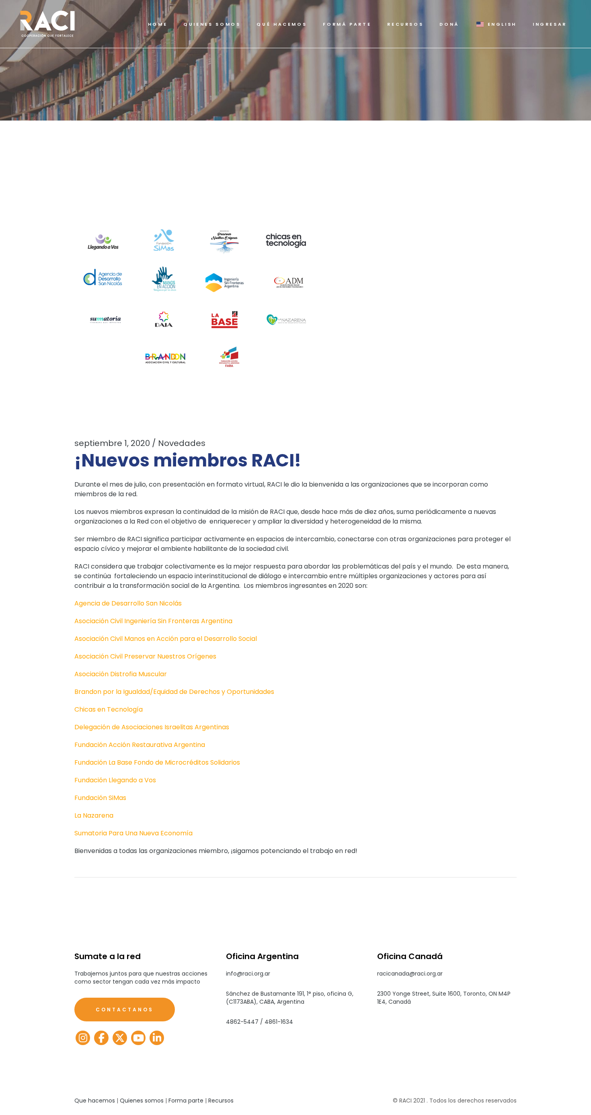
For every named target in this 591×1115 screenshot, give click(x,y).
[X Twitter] (120, 1038)
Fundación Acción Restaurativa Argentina (139, 744)
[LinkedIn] (157, 1038)
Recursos (221, 1101)
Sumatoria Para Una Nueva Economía (133, 833)
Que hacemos (94, 1101)
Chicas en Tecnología (108, 709)
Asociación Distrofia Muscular (120, 674)
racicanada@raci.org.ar (410, 974)
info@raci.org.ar (248, 974)
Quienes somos (142, 1101)
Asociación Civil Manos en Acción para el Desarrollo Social (165, 638)
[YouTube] (138, 1038)
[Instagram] (83, 1038)
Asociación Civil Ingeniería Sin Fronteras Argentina (153, 621)
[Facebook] (101, 1038)
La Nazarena (93, 815)
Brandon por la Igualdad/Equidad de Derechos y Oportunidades (174, 691)
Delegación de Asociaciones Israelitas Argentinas (151, 727)
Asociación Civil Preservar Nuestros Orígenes (145, 656)
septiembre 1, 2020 (112, 443)
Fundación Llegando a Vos (115, 780)
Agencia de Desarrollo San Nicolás (128, 603)
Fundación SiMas (100, 797)
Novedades (181, 443)
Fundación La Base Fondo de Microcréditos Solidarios (157, 762)
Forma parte (185, 1101)
